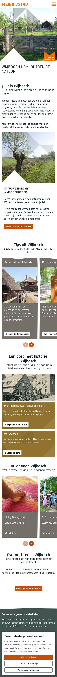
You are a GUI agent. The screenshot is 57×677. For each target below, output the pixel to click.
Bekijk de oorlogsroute (16, 424)
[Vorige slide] (25, 344)
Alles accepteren (28, 657)
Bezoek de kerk (12, 452)
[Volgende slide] (31, 344)
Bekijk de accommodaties (28, 588)
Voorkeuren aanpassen (28, 670)
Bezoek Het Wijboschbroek (18, 226)
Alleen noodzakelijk (28, 663)
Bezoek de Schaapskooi (17, 334)
